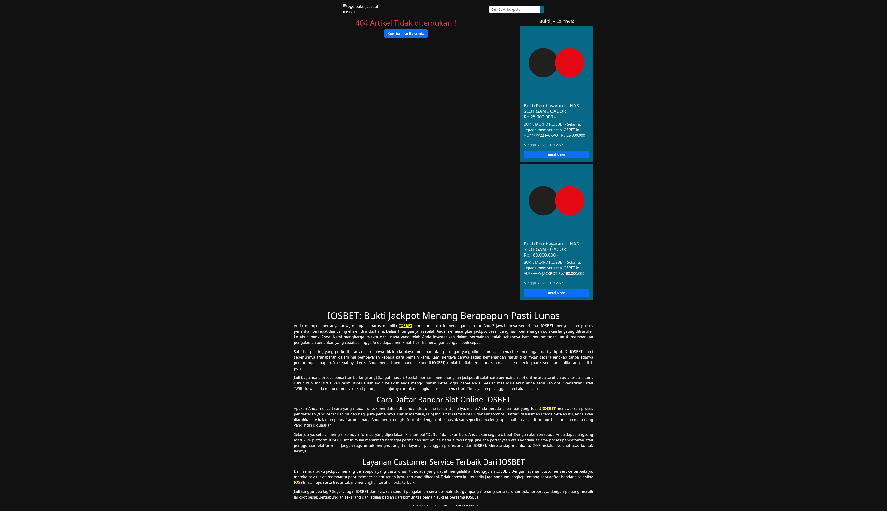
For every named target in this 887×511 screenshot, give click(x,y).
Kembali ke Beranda (406, 33)
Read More (556, 154)
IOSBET (405, 325)
